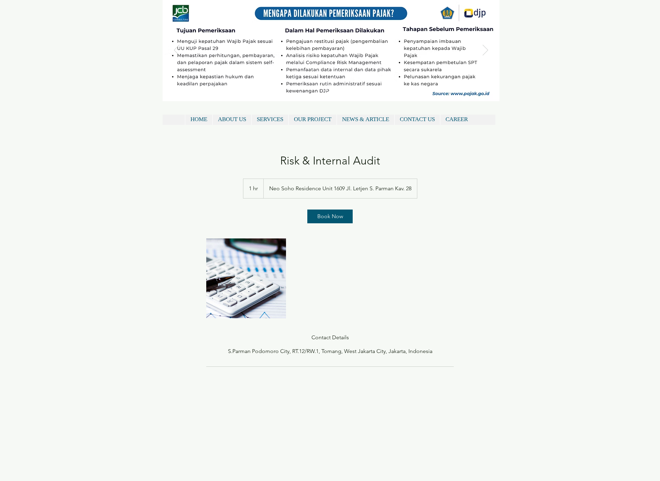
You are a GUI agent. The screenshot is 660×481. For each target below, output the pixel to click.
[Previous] (176, 50)
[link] (330, 216)
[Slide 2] (335, 90)
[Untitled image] (246, 278)
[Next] (485, 50)
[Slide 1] (326, 90)
